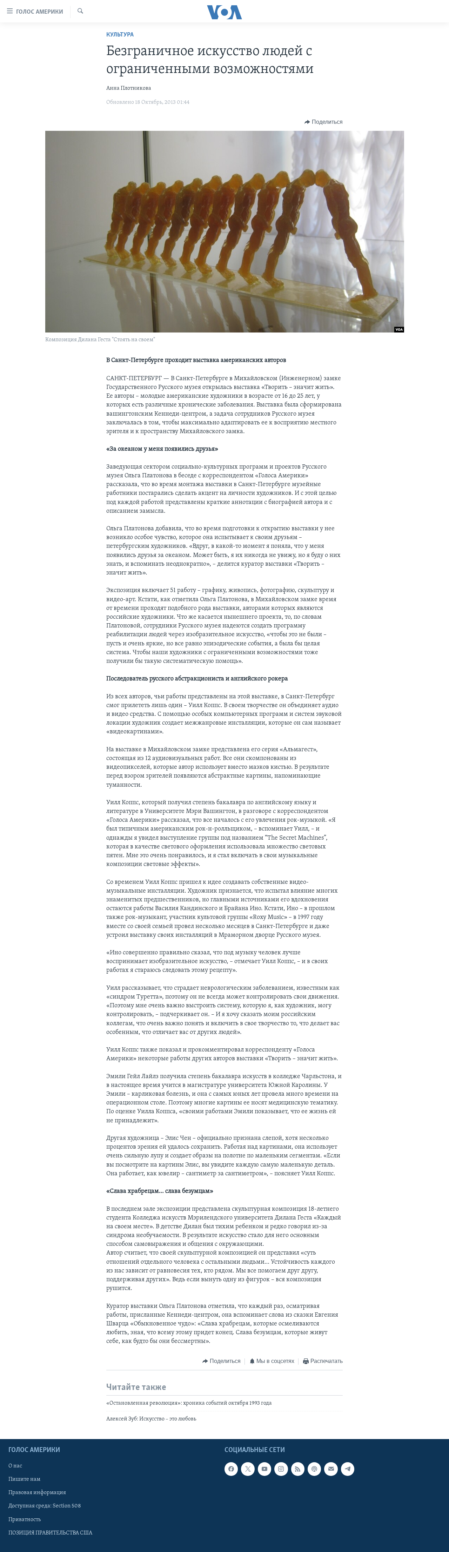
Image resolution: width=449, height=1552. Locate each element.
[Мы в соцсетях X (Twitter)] (247, 1469)
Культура (120, 35)
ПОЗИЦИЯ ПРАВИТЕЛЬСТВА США (50, 1533)
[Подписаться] (330, 1469)
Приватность (24, 1519)
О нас (15, 1466)
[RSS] (297, 1469)
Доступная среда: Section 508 (44, 1506)
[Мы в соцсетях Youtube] (264, 1469)
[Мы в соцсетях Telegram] (347, 1469)
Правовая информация (37, 1493)
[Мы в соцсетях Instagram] (281, 1469)
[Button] (323, 122)
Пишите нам (24, 1479)
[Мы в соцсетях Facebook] (231, 1469)
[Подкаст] (314, 1469)
